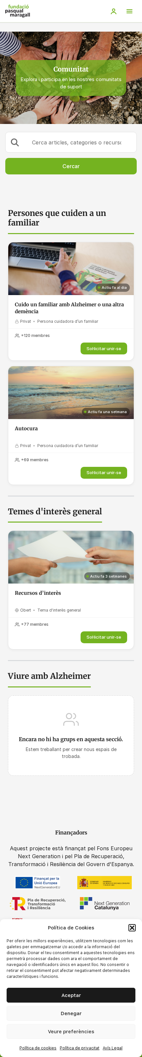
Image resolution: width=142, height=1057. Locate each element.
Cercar (71, 166)
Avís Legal (113, 1048)
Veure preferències (71, 1032)
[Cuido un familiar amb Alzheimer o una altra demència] (71, 268)
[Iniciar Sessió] (113, 11)
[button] (132, 927)
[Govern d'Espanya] (104, 882)
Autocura (26, 428)
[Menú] (129, 11)
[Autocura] (71, 392)
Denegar (71, 1013)
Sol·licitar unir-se (104, 348)
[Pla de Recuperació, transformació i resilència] (37, 903)
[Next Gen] (104, 903)
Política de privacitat (79, 1048)
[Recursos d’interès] (71, 557)
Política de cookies (37, 1048)
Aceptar (71, 995)
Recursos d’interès (38, 593)
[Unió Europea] (37, 882)
